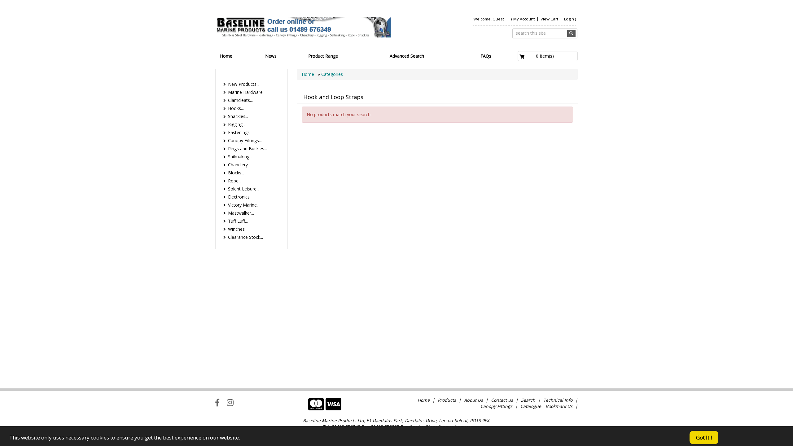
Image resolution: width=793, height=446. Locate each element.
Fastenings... (240, 132)
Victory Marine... (244, 205)
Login (569, 19)
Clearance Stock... (245, 237)
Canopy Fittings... (245, 140)
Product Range (323, 56)
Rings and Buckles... (247, 148)
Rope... (234, 181)
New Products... (243, 84)
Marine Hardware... (246, 92)
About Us (473, 400)
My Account (524, 19)
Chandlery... (239, 165)
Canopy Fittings (496, 406)
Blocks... (236, 173)
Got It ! (704, 437)
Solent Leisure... (243, 189)
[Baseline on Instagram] (230, 402)
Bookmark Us (558, 406)
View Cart (550, 19)
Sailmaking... (240, 157)
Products (447, 400)
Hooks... (236, 108)
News (271, 56)
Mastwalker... (241, 213)
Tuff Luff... (238, 221)
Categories (332, 74)
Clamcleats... (240, 100)
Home (226, 56)
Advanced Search (407, 56)
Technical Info (557, 400)
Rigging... (236, 124)
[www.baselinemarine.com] (303, 27)
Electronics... (240, 197)
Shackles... (238, 116)
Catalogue (530, 406)
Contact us (502, 400)
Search (529, 400)
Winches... (238, 229)
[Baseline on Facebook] (217, 402)
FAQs (485, 56)
